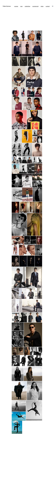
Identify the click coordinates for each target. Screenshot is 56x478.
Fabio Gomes (7, 6)
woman (16, 6)
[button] (15, 35)
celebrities (27, 6)
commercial (35, 6)
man (21, 6)
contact (48, 6)
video (42, 6)
